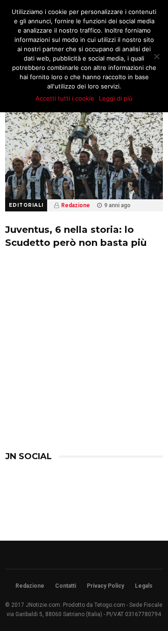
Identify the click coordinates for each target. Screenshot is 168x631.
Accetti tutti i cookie (64, 98)
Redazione (75, 205)
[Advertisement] (84, 365)
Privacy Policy (105, 586)
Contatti (65, 586)
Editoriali (26, 205)
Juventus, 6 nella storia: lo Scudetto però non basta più (76, 236)
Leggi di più (116, 98)
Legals (144, 586)
